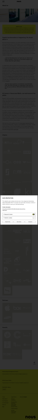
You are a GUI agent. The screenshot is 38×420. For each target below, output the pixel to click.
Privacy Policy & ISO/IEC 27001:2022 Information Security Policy (13, 208)
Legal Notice (4, 210)
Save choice (19, 221)
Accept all (30, 221)
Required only (7, 221)
